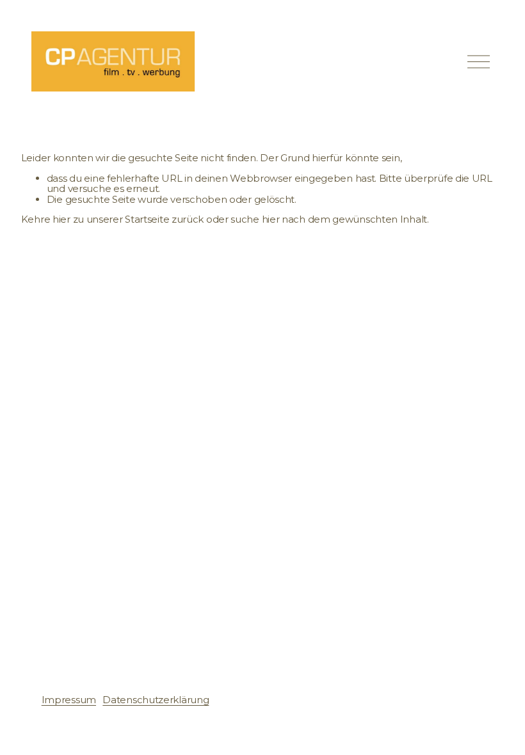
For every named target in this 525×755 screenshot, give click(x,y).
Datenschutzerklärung (155, 700)
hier (61, 219)
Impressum (69, 700)
